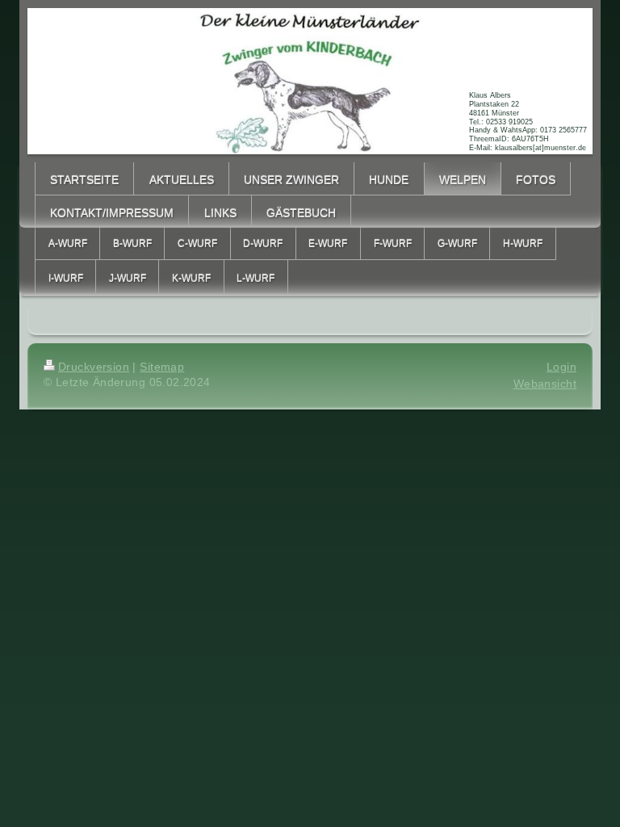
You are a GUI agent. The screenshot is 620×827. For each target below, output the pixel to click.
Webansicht (544, 383)
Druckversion (93, 366)
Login (561, 366)
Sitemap (162, 366)
